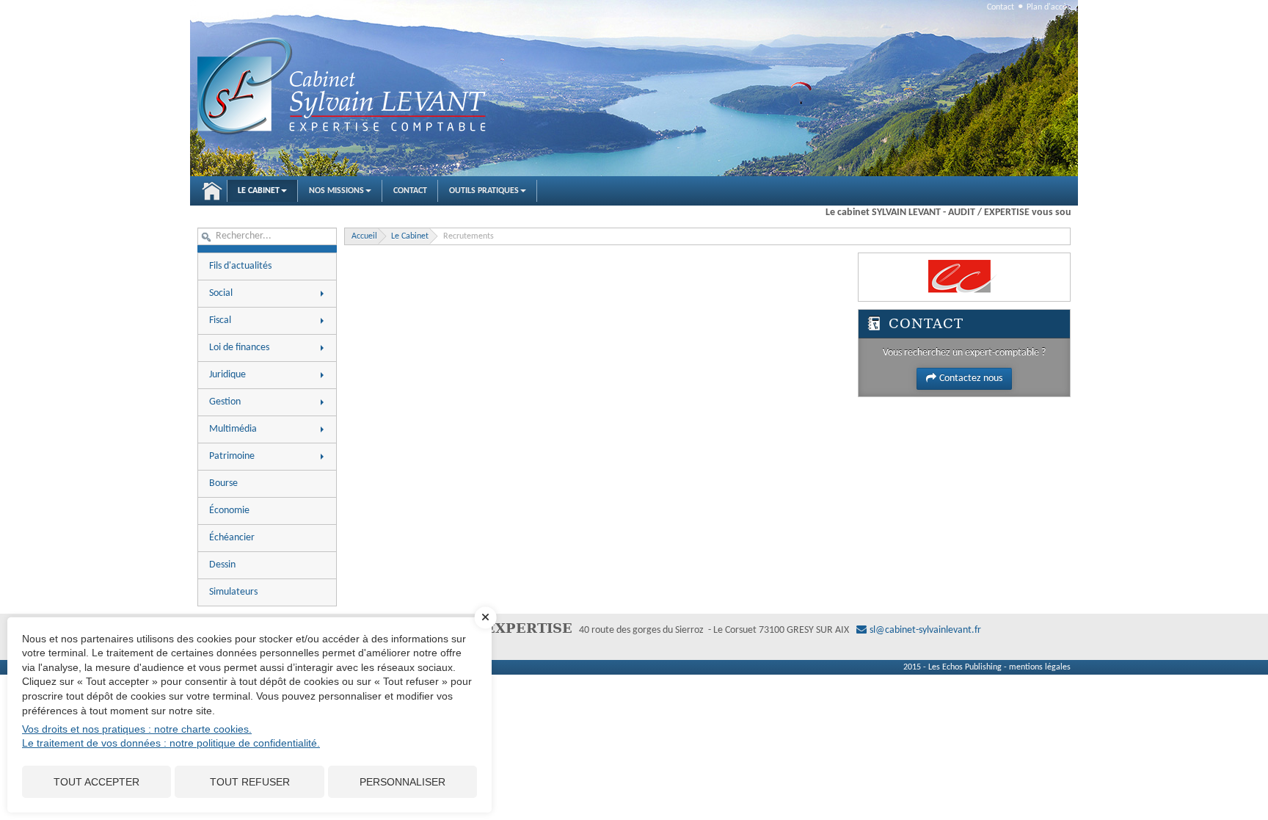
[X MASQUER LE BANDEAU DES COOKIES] (485, 625)
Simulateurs (233, 592)
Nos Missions (336, 190)
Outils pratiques (484, 190)
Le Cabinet (259, 190)
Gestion (225, 401)
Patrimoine (232, 456)
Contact (1000, 7)
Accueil (212, 191)
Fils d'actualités (240, 266)
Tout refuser (250, 782)
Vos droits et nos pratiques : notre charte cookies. (137, 729)
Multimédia (233, 429)
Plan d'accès (1049, 7)
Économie (229, 510)
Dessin (222, 564)
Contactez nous (970, 378)
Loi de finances (239, 347)
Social (221, 293)
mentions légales (1040, 667)
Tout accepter (96, 782)
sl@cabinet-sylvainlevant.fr (925, 630)
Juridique (227, 374)
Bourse (223, 483)
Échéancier (232, 537)
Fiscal (220, 320)
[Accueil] (344, 87)
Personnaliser (402, 782)
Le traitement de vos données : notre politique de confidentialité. (171, 743)
